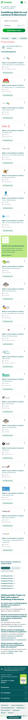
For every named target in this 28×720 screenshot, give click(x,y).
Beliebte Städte (5, 568)
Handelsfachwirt (21, 639)
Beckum (11, 651)
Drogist (3, 638)
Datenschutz (4, 705)
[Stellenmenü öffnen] (24, 57)
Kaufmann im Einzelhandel (14, 636)
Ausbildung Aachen (7, 576)
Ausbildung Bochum (7, 578)
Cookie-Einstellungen (17, 705)
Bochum (3, 653)
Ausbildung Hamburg (7, 583)
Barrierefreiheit (5, 710)
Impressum (16, 710)
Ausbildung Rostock (7, 588)
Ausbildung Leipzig (7, 586)
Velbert (16, 651)
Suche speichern (14, 717)
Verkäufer (4, 636)
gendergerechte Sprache (11, 670)
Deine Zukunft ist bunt (15, 626)
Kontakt (3, 712)
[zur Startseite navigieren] (1, 6)
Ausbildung (6, 6)
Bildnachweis (20, 707)
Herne (21, 651)
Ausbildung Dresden (7, 581)
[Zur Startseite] (6, 2)
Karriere (10, 712)
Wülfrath (10, 653)
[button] (20, 25)
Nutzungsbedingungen (7, 707)
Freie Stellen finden (14, 30)
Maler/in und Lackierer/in (8, 8)
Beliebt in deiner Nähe (7, 571)
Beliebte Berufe (16, 568)
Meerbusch (13, 6)
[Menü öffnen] (25, 2)
